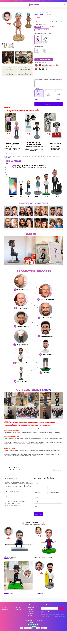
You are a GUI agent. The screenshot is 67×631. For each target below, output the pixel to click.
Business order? (59, 99)
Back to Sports (34, 600)
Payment (4, 611)
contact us (9, 157)
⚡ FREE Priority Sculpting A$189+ (24, 0)
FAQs (3, 612)
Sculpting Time (43, 88)
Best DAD (8, 8)
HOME (3, 8)
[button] (43, 14)
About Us (4, 607)
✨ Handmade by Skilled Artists (41, 0)
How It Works (5, 609)
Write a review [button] (57, 470)
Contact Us (17, 607)
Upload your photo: (38, 46)
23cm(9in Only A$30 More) (42, 29)
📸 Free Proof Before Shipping (8, 0)
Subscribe (61, 608)
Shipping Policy (18, 609)
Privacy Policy (18, 612)
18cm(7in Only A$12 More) (48, 26)
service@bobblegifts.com (10, 424)
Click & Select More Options (43, 59)
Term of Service (18, 614)
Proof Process (5, 614)
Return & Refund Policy (20, 611)
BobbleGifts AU (39, 620)
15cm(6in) (37, 26)
